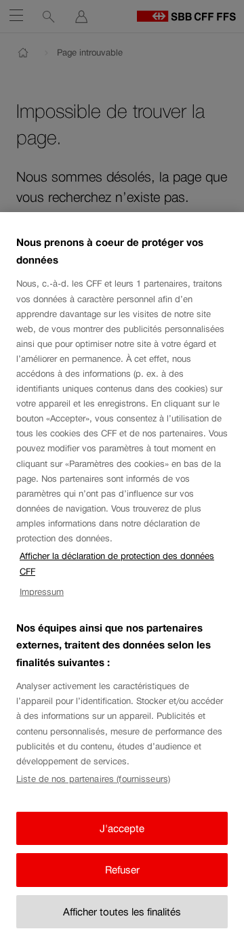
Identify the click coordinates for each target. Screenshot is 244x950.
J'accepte (122, 828)
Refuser (122, 869)
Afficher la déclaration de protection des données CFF (117, 563)
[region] (122, 581)
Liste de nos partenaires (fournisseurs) (93, 779)
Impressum (42, 592)
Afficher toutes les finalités (122, 911)
